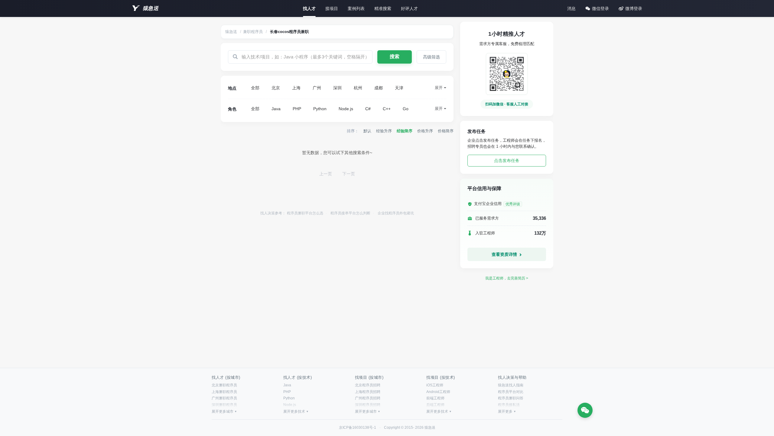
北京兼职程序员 (224, 385)
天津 (399, 87)
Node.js (346, 108)
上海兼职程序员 (224, 392)
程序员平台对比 (510, 392)
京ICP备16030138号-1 (357, 427)
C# (368, 108)
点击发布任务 (506, 160)
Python (320, 108)
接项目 (331, 8)
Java (276, 108)
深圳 (337, 87)
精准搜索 (382, 8)
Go (405, 108)
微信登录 (600, 8)
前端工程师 (435, 398)
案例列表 (356, 8)
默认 (367, 131)
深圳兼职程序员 (224, 405)
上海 (296, 87)
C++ (387, 108)
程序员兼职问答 (510, 398)
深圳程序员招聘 (367, 405)
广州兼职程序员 (224, 398)
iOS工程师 (434, 385)
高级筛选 (431, 56)
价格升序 (425, 131)
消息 (571, 8)
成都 (378, 87)
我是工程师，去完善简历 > (506, 278)
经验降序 (404, 131)
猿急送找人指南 (510, 385)
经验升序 (384, 131)
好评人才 (409, 8)
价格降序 (446, 131)
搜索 (394, 56)
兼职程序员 (253, 31)
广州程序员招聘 (367, 398)
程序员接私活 (509, 405)
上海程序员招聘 (367, 392)
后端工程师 (435, 405)
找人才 (309, 8)
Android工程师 (438, 392)
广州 (317, 87)
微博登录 (633, 8)
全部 (255, 87)
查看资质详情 (505, 254)
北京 (276, 87)
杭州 (358, 87)
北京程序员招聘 (367, 385)
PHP (297, 108)
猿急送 (150, 8)
